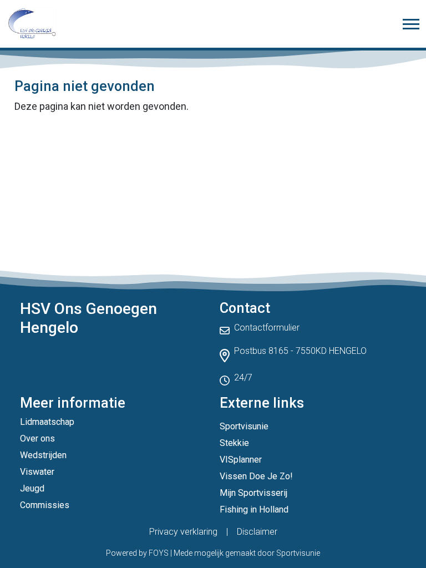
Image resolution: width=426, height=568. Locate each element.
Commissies (44, 505)
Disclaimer (257, 531)
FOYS (159, 553)
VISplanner (241, 459)
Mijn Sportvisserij (253, 493)
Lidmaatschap (47, 422)
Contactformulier (267, 327)
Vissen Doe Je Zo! (256, 476)
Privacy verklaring (183, 531)
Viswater (37, 471)
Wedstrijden (43, 455)
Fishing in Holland (254, 509)
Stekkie (234, 443)
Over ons (37, 438)
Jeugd (32, 488)
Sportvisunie (244, 426)
